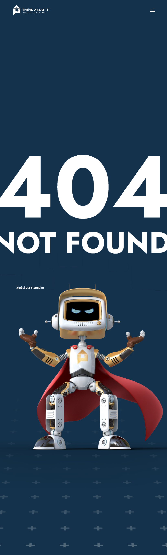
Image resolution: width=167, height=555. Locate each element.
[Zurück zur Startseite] (31, 10)
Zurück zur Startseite (30, 287)
